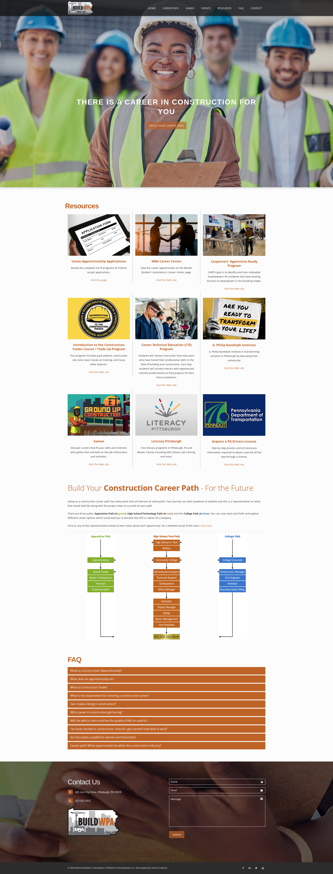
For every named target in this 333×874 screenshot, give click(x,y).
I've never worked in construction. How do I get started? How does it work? (118, 729)
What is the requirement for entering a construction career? (109, 696)
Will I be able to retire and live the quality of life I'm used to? (109, 720)
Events (205, 8)
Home (152, 8)
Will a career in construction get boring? (96, 712)
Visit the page (99, 280)
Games (190, 8)
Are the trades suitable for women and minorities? (103, 737)
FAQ (241, 8)
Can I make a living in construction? (93, 704)
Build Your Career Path (166, 125)
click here (206, 525)
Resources (224, 8)
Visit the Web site (166, 280)
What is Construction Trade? (88, 687)
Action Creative (159, 867)
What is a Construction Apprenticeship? (96, 671)
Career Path (171, 8)
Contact (256, 8)
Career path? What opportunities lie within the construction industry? (115, 745)
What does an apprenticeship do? (92, 679)
